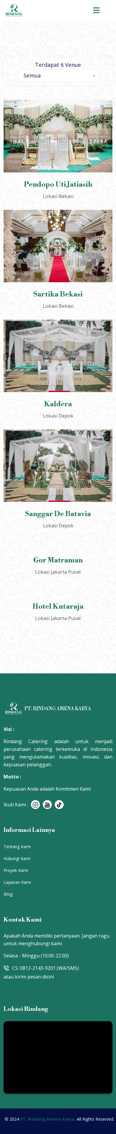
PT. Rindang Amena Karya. (48, 1118)
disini (48, 976)
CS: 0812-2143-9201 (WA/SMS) (45, 968)
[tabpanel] (58, 366)
